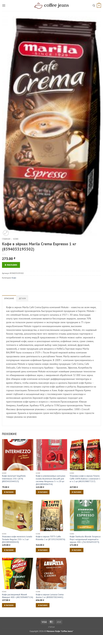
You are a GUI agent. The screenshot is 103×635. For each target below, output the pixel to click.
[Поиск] (94, 5)
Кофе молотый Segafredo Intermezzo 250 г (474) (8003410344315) (14, 478)
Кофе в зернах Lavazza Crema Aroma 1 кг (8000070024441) (50, 596)
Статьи (51, 627)
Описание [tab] (9, 298)
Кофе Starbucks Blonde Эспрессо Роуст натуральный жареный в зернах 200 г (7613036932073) (85, 539)
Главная (6, 239)
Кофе (16, 239)
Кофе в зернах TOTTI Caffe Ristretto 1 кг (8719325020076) (50, 538)
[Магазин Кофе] (51, 5)
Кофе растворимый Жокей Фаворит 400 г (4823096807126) (17, 596)
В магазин (11, 264)
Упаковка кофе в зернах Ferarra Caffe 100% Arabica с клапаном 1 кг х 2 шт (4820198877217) (85, 478)
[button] (4, 5)
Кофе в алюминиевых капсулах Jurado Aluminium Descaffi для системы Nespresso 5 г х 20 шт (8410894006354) (50, 479)
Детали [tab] (22, 298)
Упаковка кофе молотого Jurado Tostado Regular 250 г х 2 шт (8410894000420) (17, 539)
